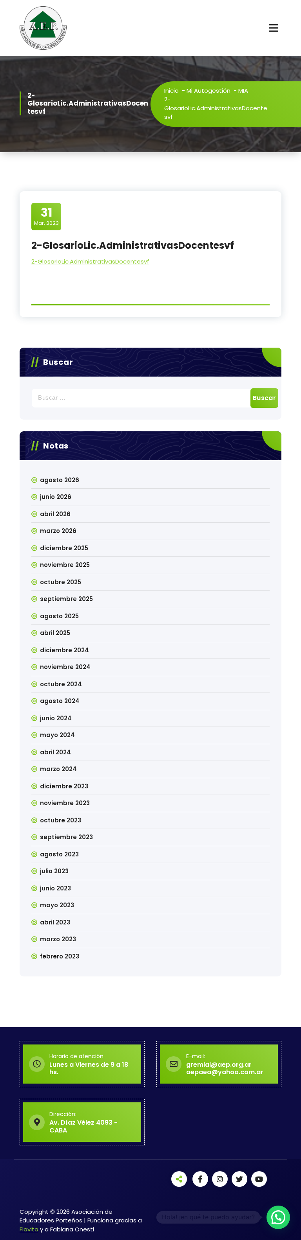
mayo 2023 (57, 905)
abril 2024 (55, 752)
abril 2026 (55, 514)
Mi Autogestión (208, 90)
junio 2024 (56, 718)
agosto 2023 (59, 854)
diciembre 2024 (64, 650)
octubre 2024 (61, 684)
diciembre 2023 (64, 786)
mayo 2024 (57, 735)
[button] (278, 1217)
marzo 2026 (58, 531)
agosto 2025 (59, 616)
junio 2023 (55, 888)
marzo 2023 (58, 939)
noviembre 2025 (65, 565)
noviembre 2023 (65, 803)
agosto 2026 (59, 480)
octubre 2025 (60, 582)
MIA (243, 90)
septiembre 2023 (66, 837)
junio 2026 (55, 497)
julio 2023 (54, 871)
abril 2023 (55, 922)
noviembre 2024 (65, 667)
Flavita (29, 1229)
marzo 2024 (58, 769)
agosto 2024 (60, 701)
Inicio (171, 90)
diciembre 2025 (64, 548)
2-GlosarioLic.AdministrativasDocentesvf (90, 261)
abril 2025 (55, 633)
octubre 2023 (60, 820)
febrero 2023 (59, 956)
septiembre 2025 (66, 599)
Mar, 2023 (46, 216)
